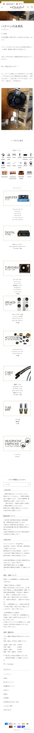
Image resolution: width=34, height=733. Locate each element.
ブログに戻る (18, 140)
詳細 (21, 565)
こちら (11, 664)
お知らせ (6, 690)
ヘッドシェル (17, 291)
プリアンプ (17, 211)
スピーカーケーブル (17, 390)
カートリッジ (17, 281)
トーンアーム (17, 283)
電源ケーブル (17, 384)
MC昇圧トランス (17, 285)
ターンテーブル (17, 279)
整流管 (17, 421)
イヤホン (17, 456)
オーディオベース (17, 349)
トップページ (7, 674)
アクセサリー (17, 287)
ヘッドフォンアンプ (17, 217)
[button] (2, 7)
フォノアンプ (17, 213)
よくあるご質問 (7, 706)
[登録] (28, 484)
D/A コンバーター (17, 244)
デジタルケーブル (17, 386)
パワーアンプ (17, 215)
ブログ (5, 694)
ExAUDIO (18, 729)
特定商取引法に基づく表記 (11, 702)
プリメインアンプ (17, 209)
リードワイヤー (17, 289)
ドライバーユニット (17, 318)
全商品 (5, 678)
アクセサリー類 (17, 248)
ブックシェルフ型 (17, 316)
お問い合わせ (7, 710)
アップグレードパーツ (17, 351)
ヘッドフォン (17, 454)
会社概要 (6, 698)
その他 (17, 293)
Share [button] (5, 33)
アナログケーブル (17, 388)
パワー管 (17, 419)
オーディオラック (17, 353)
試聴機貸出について (9, 686)
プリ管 (17, 423)
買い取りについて (8, 682)
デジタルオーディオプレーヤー (17, 246)
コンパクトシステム (17, 219)
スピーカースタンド (17, 320)
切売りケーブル (17, 392)
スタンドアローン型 (17, 314)
